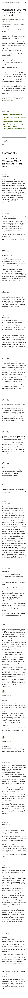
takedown (12, 99)
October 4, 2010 (5, 213)
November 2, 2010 (6, 762)
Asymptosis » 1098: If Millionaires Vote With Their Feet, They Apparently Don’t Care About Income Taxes (14, 973)
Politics (24, 140)
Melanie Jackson (6, 695)
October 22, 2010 (6, 697)
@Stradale (4, 700)
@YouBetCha (5, 571)
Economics (16, 140)
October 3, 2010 (5, 176)
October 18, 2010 (6, 626)
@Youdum (4, 937)
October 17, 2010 (6, 503)
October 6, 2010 (5, 317)
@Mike (3, 467)
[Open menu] (25, 3)
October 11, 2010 (6, 486)
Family (20, 140)
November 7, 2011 (6, 976)
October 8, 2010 (5, 463)
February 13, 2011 (6, 933)
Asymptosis (5, 211)
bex (3, 932)
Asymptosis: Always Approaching (10, 2)
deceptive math (9, 100)
